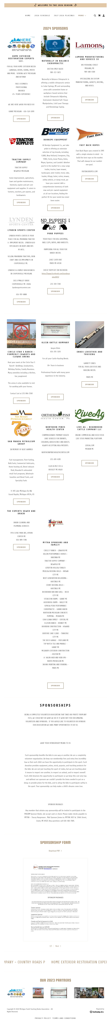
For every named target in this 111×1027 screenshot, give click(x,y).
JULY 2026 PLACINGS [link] (64, 16)
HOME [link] (28, 16)
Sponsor (21, 119)
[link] (55, 851)
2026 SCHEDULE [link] (42, 16)
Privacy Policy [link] (43, 1018)
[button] (82, 15)
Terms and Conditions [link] (64, 1018)
